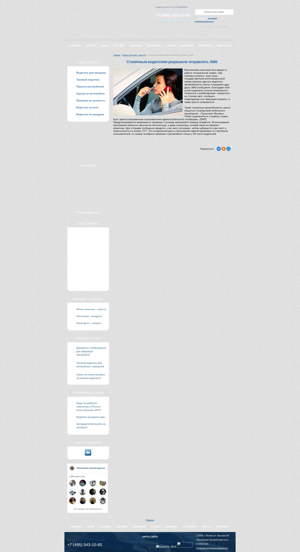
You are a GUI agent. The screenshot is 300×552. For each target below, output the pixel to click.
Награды (136, 45)
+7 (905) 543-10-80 (172, 21)
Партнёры (205, 45)
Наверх (150, 520)
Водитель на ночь (87, 107)
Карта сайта (150, 536)
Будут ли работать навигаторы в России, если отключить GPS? (88, 406)
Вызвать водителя (214, 26)
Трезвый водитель (88, 79)
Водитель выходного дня (90, 417)
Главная (75, 45)
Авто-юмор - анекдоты (89, 316)
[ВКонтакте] (219, 149)
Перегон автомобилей (90, 86)
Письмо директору (88, 212)
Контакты (224, 45)
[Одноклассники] (224, 149)
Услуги (90, 45)
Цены (104, 45)
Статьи (170, 45)
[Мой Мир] (228, 149)
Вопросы (186, 45)
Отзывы (119, 45)
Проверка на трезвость (90, 100)
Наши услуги (88, 62)
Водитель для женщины (91, 72)
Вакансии (154, 45)
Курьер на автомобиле (90, 93)
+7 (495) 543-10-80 (172, 15)
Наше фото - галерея (88, 323)
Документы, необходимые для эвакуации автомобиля (91, 351)
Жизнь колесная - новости (134, 55)
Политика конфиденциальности (212, 548)
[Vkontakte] (88, 455)
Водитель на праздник (90, 114)
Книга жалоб (88, 165)
